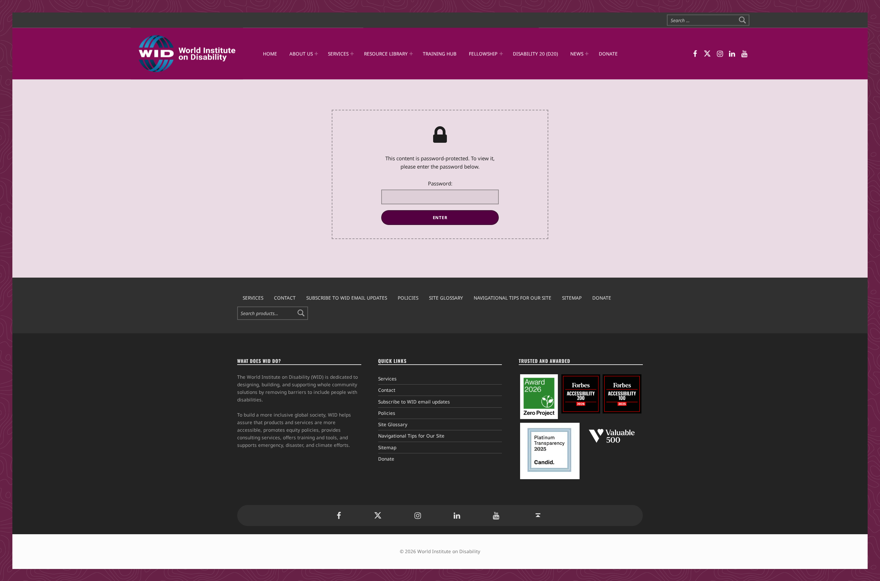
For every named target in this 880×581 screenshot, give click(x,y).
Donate (607, 53)
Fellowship (483, 53)
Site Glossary (446, 297)
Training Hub (439, 53)
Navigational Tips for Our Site (512, 297)
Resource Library (386, 53)
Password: (440, 183)
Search (301, 313)
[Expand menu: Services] (352, 53)
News (576, 53)
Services (338, 53)
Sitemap (572, 297)
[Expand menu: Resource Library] (411, 53)
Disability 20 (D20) (535, 53)
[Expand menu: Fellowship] (501, 53)
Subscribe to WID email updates (346, 297)
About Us (301, 53)
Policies (408, 297)
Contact (285, 297)
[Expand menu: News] (586, 53)
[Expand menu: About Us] (316, 53)
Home (270, 53)
